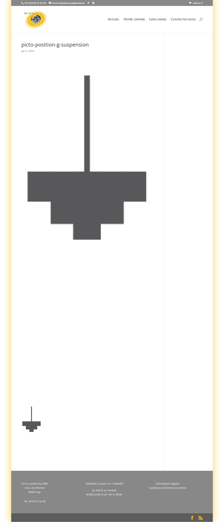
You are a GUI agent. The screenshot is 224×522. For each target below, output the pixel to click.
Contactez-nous (183, 19)
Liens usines (157, 19)
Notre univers (134, 19)
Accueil (113, 19)
